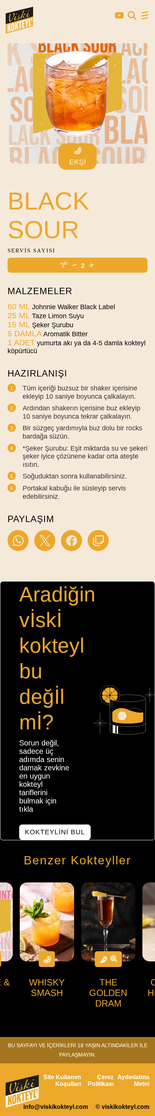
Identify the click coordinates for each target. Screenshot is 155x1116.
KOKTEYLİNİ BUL (55, 832)
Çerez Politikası (101, 1080)
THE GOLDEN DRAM (108, 992)
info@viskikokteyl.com (55, 1107)
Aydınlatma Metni (133, 1080)
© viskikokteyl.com (122, 1107)
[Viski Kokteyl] (19, 30)
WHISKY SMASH (47, 987)
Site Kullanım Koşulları (62, 1080)
